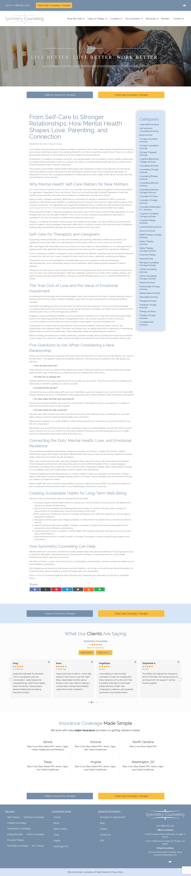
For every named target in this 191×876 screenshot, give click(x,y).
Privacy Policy (117, 872)
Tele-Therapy (13, 817)
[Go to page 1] (91, 702)
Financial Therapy (148, 255)
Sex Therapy (38, 846)
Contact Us (178, 18)
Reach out (34, 575)
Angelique (104, 663)
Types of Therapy (95, 18)
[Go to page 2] (94, 702)
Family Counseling (35, 834)
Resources (151, 18)
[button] (83, 19)
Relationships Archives (150, 293)
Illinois (56, 823)
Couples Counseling (16, 823)
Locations (115, 18)
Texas (56, 834)
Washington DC (61, 846)
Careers (103, 829)
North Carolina (60, 829)
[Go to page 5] (102, 702)
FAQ (102, 840)
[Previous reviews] (11, 679)
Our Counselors (132, 18)
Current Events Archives (150, 227)
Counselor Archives (148, 196)
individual (42, 561)
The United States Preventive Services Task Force (51, 189)
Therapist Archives (148, 301)
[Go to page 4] (99, 702)
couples (51, 561)
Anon (58, 663)
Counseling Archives (149, 166)
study (105, 306)
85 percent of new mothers (47, 208)
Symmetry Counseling (95, 641)
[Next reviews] (180, 679)
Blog (102, 823)
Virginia (57, 840)
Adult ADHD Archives (149, 124)
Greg (15, 663)
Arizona (57, 817)
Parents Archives (147, 282)
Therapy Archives (148, 311)
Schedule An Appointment (112, 817)
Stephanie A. (149, 663)
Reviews (165, 18)
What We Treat (74, 18)
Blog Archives (55, 144)
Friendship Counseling (17, 846)
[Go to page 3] (96, 702)
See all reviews (86, 652)
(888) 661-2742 (167, 826)
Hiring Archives (146, 259)
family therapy (66, 561)
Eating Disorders (15, 834)
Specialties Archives (149, 297)
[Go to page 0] (89, 702)
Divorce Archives (147, 231)
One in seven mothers (79, 215)
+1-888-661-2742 (21, 5)
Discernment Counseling (19, 828)
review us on (103, 652)
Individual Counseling (34, 817)
